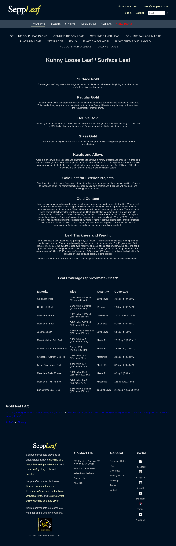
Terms (113, 485)
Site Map (114, 480)
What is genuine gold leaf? (19, 412)
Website (114, 490)
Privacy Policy (117, 475)
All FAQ (9, 422)
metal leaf (31, 469)
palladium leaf (50, 464)
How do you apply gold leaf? (116, 412)
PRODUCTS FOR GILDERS (74, 46)
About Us (78, 483)
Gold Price (115, 471)
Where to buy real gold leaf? (49, 412)
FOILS (73, 41)
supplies (30, 474)
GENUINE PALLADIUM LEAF (143, 36)
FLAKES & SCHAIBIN (96, 41)
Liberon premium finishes (40, 486)
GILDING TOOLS (108, 46)
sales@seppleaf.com (155, 6)
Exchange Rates (118, 461)
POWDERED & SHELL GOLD (133, 41)
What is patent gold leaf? (146, 412)
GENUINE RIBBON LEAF (68, 36)
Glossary (22, 422)
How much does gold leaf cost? (83, 412)
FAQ (112, 466)
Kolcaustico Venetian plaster (41, 491)
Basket (140, 12)
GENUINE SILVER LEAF (104, 36)
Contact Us (79, 478)
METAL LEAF (55, 41)
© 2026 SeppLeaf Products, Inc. (45, 535)
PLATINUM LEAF (30, 41)
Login (128, 12)
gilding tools (44, 469)
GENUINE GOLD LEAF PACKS (28, 36)
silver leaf (36, 464)
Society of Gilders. (53, 512)
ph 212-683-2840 (128, 6)
